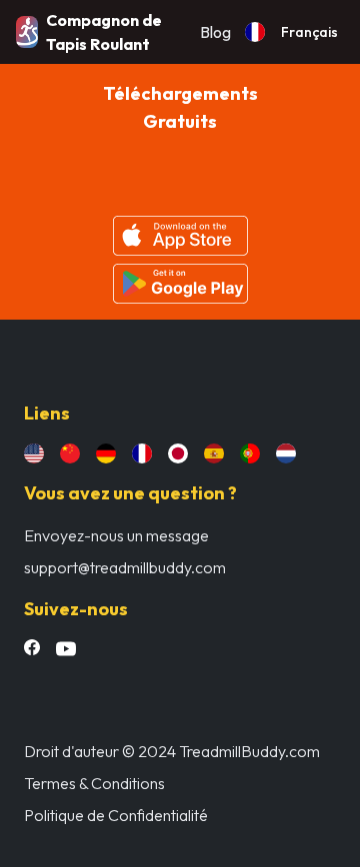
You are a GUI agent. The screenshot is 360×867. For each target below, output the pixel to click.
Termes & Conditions (94, 783)
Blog (215, 32)
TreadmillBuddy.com (249, 751)
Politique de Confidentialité (116, 815)
